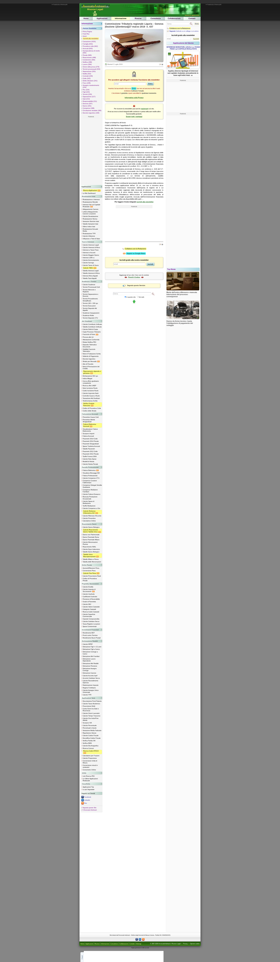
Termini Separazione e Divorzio (90, 295)
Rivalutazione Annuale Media (90, 230)
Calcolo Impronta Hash (91, 393)
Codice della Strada (89, 411)
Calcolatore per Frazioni (91, 756)
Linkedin (87, 800)
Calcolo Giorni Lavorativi (91, 713)
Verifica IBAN (87, 743)
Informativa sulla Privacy (134, 98)
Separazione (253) (89, 71)
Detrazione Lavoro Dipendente (89, 660)
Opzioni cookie (195, 943)
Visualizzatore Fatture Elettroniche (90, 430)
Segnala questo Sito (89, 808)
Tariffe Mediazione (89, 506)
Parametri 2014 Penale (91, 441)
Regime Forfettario (89, 688)
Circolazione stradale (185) (92, 110)
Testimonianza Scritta (90, 401)
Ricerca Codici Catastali (91, 612)
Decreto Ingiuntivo (89, 359)
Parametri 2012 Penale (91, 454)
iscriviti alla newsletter (145, 202)
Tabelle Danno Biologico (91, 552)
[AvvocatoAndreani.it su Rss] (143, 939)
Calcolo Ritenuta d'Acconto (92, 516)
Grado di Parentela (89, 601)
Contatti (191, 18)
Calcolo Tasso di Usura (91, 265)
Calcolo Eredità (88, 587)
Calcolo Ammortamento (91, 260)
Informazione (120, 18)
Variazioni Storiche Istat (91, 221)
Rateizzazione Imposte (90, 685)
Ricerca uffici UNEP (89, 385)
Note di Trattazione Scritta (92, 354)
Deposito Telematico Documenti (90, 345)
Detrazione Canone (89, 673)
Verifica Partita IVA (89, 741)
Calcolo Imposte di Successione (89, 590)
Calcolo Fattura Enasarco (91, 494)
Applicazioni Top (88, 787)
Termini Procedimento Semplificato (90, 300)
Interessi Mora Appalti (90, 276)
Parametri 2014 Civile (90, 439)
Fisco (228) (87, 83)
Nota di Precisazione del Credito (91, 367)
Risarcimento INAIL (89, 547)
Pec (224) (86, 90)
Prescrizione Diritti (89, 706)
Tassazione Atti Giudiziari (91, 398)
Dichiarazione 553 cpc (90, 376)
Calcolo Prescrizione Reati (92, 576)
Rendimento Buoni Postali (92, 638)
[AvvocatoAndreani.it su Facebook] (136, 939)
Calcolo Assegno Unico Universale (91, 691)
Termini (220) (87, 94)
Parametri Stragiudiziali (91, 444)
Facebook (87, 797)
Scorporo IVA (87, 723)
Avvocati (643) (88, 48)
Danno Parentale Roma (91, 537)
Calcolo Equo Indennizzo (91, 549)
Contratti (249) (88, 76)
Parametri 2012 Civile (90, 451)
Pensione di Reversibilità (91, 599)
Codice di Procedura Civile (92, 408)
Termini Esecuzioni (89, 306)
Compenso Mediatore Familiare (90, 491)
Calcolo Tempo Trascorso (91, 716)
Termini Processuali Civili (91, 287)
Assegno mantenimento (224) (91, 86)
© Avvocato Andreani (89, 810)
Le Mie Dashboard (89, 193)
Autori (85, 36)
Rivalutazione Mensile (90, 202)
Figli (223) (86, 92)
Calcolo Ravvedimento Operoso (90, 681)
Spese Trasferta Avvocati (91, 446)
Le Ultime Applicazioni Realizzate (90, 779)
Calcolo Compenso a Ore (91, 508)
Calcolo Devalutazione (90, 216)
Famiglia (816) (88, 44)
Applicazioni (102, 18)
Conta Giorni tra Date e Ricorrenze (91, 710)
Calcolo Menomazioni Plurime (90, 543)
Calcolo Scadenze (89, 284)
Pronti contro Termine (90, 635)
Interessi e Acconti (89, 252)
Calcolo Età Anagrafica (90, 746)
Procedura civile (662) (90, 46)
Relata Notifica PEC (89, 342)
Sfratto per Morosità (90, 361)
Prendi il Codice (134, 277)
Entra (197, 24)
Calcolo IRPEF (88, 644)
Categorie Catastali (89, 609)
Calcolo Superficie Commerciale (89, 615)
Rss (85, 803)
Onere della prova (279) (91, 67)
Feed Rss (86, 34)
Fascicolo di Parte (89, 334)
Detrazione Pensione (90, 666)
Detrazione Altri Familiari (91, 656)
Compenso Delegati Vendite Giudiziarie (92, 486)
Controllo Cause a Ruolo (91, 396)
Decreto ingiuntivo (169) (91, 113)
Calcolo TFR (87, 695)
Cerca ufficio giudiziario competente (91, 382)
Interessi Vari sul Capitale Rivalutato (91, 205)
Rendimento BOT (89, 633)
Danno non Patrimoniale (91, 534)
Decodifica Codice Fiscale (92, 738)
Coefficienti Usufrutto (90, 596)
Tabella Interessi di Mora (91, 273)
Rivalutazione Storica (90, 219)
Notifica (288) (87, 62)
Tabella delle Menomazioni (92, 562)
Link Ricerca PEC (89, 776)
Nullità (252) (87, 74)
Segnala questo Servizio (136, 285)
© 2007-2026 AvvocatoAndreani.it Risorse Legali (165, 943)
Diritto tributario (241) (90, 81)
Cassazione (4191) (89, 41)
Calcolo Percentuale (90, 725)
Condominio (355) (89, 60)
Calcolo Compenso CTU (91, 478)
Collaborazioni (174, 18)
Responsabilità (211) (90, 101)
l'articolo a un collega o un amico (184, 31)
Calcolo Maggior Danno (91, 255)
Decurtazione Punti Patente (92, 701)
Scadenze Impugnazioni (91, 313)
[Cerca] (153, 293)
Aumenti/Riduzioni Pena (91, 568)
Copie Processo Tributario (92, 332)
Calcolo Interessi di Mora (91, 247)
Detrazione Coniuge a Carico (90, 653)
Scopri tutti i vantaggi (134, 116)
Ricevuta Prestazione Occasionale (90, 498)
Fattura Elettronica (89, 470)
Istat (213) (86, 99)
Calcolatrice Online (89, 521)
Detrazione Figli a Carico (91, 649)
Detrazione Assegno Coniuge (90, 669)
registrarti (144, 109)
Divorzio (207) (87, 103)
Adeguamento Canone (90, 209)
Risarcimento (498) (89, 57)
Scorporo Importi (88, 433)
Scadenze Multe (88, 315)
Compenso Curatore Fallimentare (90, 481)
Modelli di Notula (88, 461)
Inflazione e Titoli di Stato (91, 239)
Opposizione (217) (89, 96)
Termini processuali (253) (91, 69)
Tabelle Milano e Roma (91, 559)
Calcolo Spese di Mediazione (88, 502)
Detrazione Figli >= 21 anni (92, 647)
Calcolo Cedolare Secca (91, 621)
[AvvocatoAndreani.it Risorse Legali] (95, 8)
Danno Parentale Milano (91, 540)
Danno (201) (87, 106)
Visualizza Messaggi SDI (91, 473)
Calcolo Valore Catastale (91, 607)
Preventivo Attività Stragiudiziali (89, 420)
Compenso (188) (88, 108)
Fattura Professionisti (90, 475)
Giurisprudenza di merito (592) (91, 52)
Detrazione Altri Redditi (90, 663)
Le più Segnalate (88, 789)
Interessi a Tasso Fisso (91, 250)
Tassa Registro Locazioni (91, 624)
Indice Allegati (87, 378)
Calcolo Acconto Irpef (90, 675)
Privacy (185, 943)
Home (85, 18)
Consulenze (155, 18)
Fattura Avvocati (88, 436)
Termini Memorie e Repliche (89, 291)
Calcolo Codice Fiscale (90, 735)
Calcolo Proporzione (90, 758)
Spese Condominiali (89, 626)
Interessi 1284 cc (88, 257)
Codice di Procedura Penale (90, 579)
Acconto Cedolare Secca (91, 678)
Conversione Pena (89, 570)
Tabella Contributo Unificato (92, 327)
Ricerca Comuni (88, 748)
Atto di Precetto (88, 364)
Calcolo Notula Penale (90, 464)
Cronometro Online (89, 770)
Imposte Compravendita (91, 619)
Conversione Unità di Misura (90, 762)
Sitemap (138, 944)
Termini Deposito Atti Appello (90, 309)
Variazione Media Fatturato (92, 730)
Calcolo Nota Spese (89, 459)
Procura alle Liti (88, 337)
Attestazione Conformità (91, 339)
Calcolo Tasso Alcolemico (91, 704)
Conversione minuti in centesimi (90, 766)
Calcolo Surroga (88, 263)
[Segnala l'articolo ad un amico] (160, 64)
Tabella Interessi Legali (91, 271)
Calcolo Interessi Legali (91, 245)
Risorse (138, 18)
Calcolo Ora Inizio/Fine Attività (90, 719)
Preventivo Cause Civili (91, 417)
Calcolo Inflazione (89, 236)
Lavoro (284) (87, 64)
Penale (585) (87, 55)
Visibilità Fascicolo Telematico (89, 350)
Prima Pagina (87, 31)
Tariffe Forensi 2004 (90, 456)
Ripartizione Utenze (89, 733)
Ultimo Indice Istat (89, 226)
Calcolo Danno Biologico (91, 527)
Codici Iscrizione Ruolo (90, 391)
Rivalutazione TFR (89, 233)
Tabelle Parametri (89, 449)
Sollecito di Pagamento (91, 356)
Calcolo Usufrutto (89, 594)
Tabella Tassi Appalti (90, 278)
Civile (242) (87, 78)
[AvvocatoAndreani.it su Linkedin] (140, 939)
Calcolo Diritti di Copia (90, 329)
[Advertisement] (91, 151)
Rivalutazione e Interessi (91, 199)
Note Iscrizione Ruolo (90, 388)
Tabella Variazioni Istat (90, 224)
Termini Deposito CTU (90, 318)
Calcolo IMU (87, 604)
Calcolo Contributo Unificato (92, 324)
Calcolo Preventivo (89, 518)
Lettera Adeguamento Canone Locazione (90, 213)
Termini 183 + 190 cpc (90, 303)
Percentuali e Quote (89, 728)
